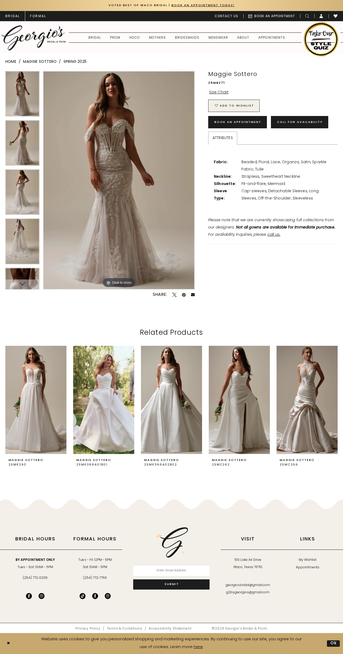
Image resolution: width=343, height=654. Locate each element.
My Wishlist (307, 560)
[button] (321, 16)
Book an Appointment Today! (203, 5)
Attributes (222, 138)
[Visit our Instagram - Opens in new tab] (41, 596)
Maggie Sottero (40, 62)
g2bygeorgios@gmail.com (248, 592)
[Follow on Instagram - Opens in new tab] (108, 596)
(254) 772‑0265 (35, 578)
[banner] (33, 37)
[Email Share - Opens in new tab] (193, 295)
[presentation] (35, 400)
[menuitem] (12, 16)
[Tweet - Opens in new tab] (174, 295)
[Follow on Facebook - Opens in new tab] (95, 596)
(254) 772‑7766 (95, 578)
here (198, 647)
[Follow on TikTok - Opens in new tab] (82, 596)
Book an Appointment (237, 122)
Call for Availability (300, 122)
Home (10, 62)
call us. (274, 235)
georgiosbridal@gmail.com (248, 585)
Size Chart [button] (219, 92)
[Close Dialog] (8, 643)
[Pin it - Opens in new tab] (184, 295)
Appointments (307, 567)
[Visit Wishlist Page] (336, 16)
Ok (333, 643)
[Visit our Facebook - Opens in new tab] (29, 596)
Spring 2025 (75, 62)
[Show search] (307, 16)
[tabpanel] (22, 95)
